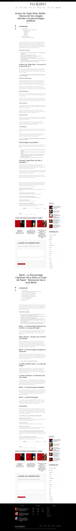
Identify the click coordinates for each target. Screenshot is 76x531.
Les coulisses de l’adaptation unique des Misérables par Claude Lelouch (31, 232)
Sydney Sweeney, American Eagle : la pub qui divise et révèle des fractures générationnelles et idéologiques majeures (56, 216)
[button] (60, 7)
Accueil (17, 7)
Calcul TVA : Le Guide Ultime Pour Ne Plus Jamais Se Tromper (56, 211)
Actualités (20, 7)
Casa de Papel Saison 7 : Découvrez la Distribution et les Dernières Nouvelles (31, 415)
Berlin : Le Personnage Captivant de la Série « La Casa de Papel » (31, 291)
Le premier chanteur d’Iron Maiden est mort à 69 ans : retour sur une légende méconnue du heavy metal (57, 226)
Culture (50, 476)
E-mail (28, 491)
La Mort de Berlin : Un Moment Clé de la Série (28, 296)
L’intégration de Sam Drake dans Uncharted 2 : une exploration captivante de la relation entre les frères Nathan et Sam (42, 234)
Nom (18, 491)
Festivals (50, 247)
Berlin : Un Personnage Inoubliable (27, 297)
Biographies (25, 7)
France (28, 214)
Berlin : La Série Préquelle (25, 299)
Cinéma (34, 7)
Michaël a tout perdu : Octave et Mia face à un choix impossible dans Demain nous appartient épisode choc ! (24, 514)
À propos (48, 7)
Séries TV (50, 259)
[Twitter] (58, 7)
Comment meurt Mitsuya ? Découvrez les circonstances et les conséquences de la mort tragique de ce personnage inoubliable (24, 519)
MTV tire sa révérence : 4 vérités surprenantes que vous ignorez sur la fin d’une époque (57, 207)
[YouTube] (59, 7)
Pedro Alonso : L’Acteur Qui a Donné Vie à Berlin (29, 292)
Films (50, 249)
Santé (50, 257)
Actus (22, 214)
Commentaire (19, 248)
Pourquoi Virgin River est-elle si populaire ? (28, 37)
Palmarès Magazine (28, 23)
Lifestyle (44, 7)
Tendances (31, 214)
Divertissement (39, 7)
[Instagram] (57, 7)
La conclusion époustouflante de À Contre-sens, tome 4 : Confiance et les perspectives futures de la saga (24, 509)
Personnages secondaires (26, 36)
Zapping (35, 214)
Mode (50, 255)
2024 (20, 214)
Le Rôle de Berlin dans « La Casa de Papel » (28, 295)
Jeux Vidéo (50, 251)
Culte (25, 214)
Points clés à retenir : (24, 28)
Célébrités (30, 7)
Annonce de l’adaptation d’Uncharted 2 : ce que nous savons (20, 232)
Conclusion (23, 300)
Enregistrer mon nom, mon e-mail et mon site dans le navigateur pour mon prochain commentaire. (30, 261)
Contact (52, 7)
